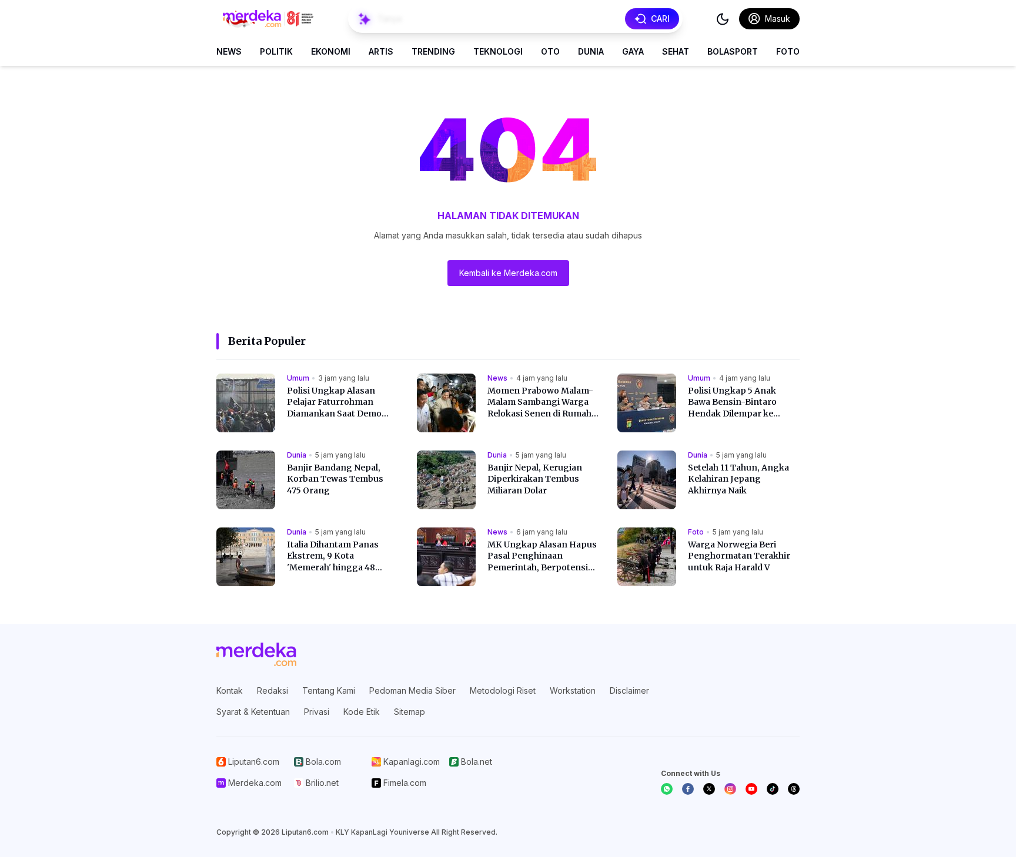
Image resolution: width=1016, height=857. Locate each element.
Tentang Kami (328, 690)
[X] (709, 789)
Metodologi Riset (503, 690)
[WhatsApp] (667, 789)
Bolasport (732, 51)
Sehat (675, 51)
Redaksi (272, 690)
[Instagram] (730, 789)
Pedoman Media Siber (412, 690)
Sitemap (409, 712)
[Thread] (794, 789)
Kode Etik (361, 712)
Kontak (229, 690)
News (229, 51)
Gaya (633, 51)
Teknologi (498, 51)
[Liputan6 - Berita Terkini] (256, 654)
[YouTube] (751, 789)
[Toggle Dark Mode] (722, 18)
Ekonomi (330, 51)
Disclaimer (629, 690)
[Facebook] (688, 789)
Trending (433, 51)
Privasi (316, 712)
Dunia (591, 51)
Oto (550, 51)
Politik (276, 51)
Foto (788, 51)
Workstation (573, 690)
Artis (381, 51)
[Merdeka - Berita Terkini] (268, 19)
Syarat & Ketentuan (253, 712)
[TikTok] (772, 789)
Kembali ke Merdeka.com (508, 273)
